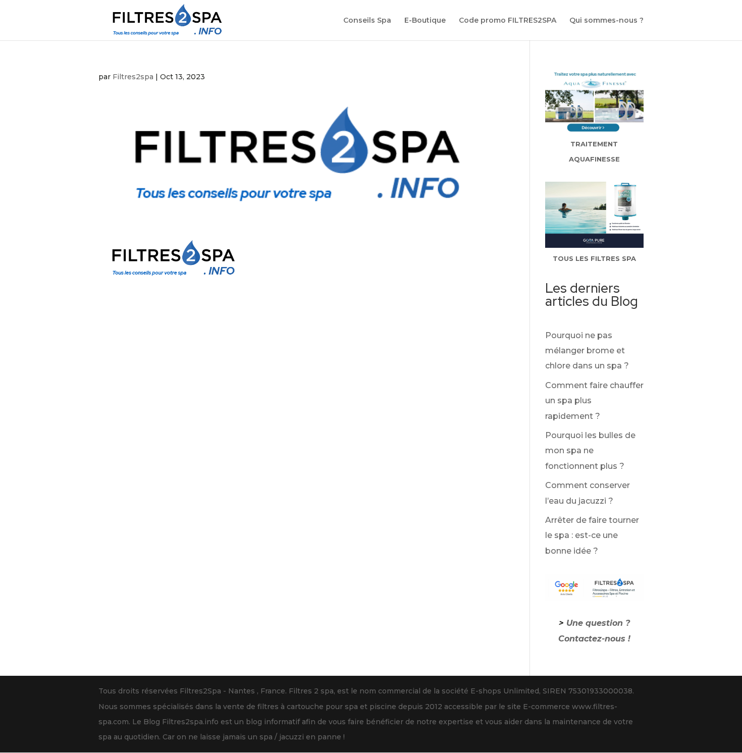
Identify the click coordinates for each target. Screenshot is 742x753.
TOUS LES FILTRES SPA (594, 258)
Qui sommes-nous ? (606, 21)
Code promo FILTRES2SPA (507, 21)
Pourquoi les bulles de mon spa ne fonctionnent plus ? (590, 451)
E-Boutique (425, 21)
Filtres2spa (133, 76)
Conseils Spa (367, 21)
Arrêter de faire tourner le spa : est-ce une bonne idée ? (592, 535)
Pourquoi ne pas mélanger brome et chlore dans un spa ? (587, 351)
